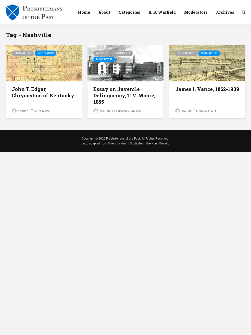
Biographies (22, 53)
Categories (129, 12)
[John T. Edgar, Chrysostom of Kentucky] (44, 62)
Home (84, 12)
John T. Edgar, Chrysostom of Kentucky (43, 92)
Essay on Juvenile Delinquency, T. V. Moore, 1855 (124, 95)
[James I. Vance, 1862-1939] (207, 62)
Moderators (196, 12)
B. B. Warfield (162, 12)
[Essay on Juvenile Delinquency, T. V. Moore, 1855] (125, 62)
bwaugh (22, 111)
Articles (101, 53)
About (104, 12)
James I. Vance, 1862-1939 (207, 89)
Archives (225, 12)
